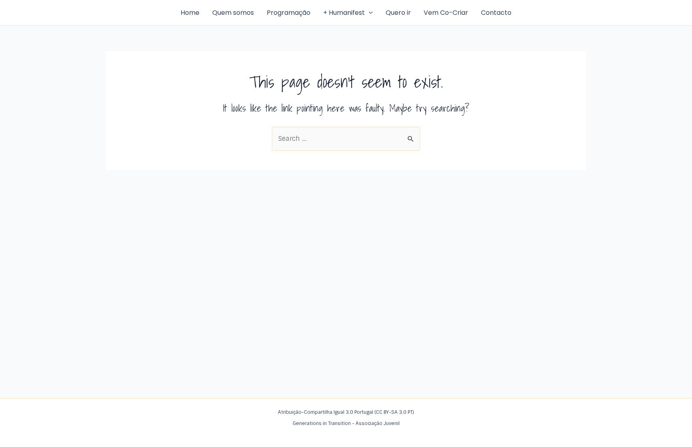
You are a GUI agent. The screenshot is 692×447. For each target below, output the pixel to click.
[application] (369, 13)
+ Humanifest (344, 12)
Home (190, 12)
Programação (288, 12)
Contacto (496, 12)
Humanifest (125, 12)
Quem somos (233, 12)
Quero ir (398, 12)
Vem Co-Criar (446, 12)
